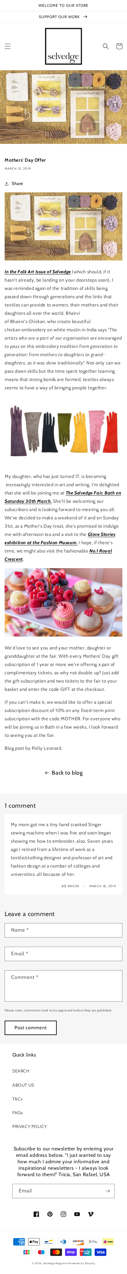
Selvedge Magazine (55, 1263)
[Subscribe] (107, 1191)
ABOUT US (23, 1085)
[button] (7, 46)
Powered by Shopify (81, 1263)
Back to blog (67, 772)
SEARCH (21, 1071)
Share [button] (17, 183)
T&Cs (17, 1099)
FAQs (17, 1112)
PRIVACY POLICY (29, 1126)
